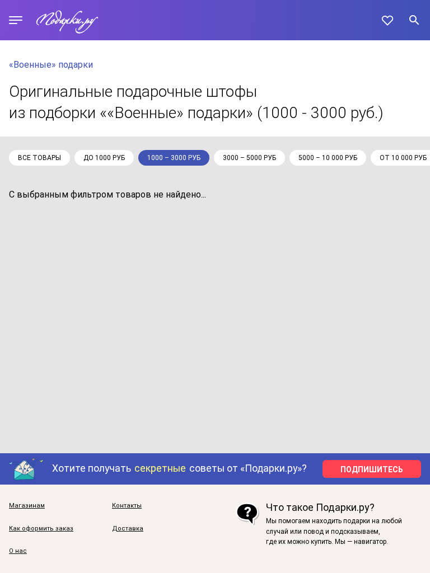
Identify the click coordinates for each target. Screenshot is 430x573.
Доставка (127, 528)
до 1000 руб (104, 158)
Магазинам (27, 505)
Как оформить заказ (41, 528)
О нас (18, 551)
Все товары (39, 158)
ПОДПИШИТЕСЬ (371, 469)
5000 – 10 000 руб (327, 158)
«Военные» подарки (51, 64)
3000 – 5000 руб (249, 158)
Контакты (127, 505)
